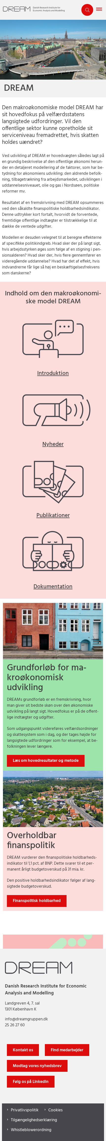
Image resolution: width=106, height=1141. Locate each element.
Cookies (55, 1110)
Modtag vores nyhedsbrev (37, 1066)
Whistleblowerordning (31, 1130)
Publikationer (53, 515)
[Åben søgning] (87, 10)
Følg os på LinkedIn (31, 1081)
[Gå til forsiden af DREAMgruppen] (39, 10)
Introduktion (53, 373)
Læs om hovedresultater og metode (46, 760)
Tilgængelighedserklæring (34, 1120)
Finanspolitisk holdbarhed (37, 901)
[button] (101, 10)
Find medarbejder (67, 1050)
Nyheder (53, 444)
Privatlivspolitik (24, 1110)
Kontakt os (23, 1050)
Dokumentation (53, 587)
